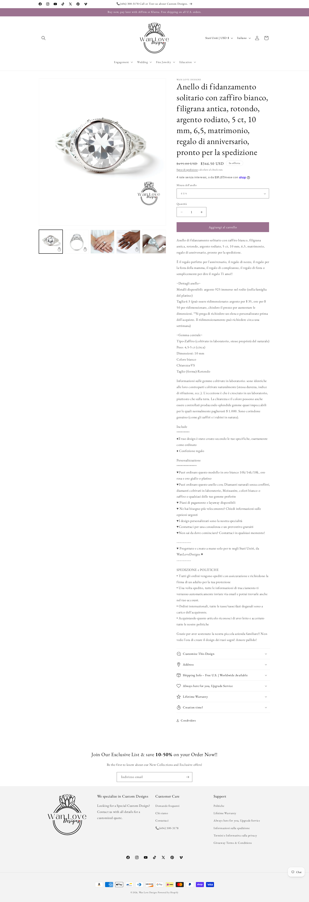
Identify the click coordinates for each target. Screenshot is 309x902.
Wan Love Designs (148, 892)
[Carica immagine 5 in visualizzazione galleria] (154, 242)
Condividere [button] (188, 720)
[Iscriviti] (187, 777)
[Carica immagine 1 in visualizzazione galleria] (51, 242)
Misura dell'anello (187, 185)
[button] (43, 38)
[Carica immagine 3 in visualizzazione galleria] (102, 242)
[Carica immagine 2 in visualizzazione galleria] (76, 242)
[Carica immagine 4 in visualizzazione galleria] (128, 242)
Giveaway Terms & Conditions (233, 843)
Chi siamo (161, 813)
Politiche (219, 806)
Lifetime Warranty (225, 813)
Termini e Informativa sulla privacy (235, 835)
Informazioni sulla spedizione (232, 828)
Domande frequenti (167, 806)
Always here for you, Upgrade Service (237, 821)
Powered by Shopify (168, 892)
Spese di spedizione (187, 169)
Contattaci (162, 821)
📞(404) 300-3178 (167, 828)
